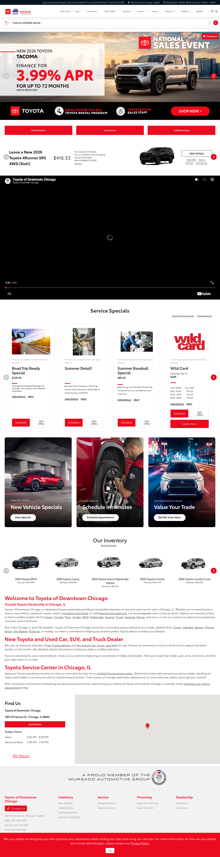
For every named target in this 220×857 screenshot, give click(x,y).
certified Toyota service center (115, 673)
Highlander (97, 617)
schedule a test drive (75, 613)
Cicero (177, 627)
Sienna (140, 617)
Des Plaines (21, 631)
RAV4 (85, 617)
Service (103, 797)
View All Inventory (108, 545)
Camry (49, 617)
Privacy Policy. (140, 843)
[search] (216, 11)
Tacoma (109, 617)
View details (196, 153)
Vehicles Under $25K (69, 817)
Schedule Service (204, 315)
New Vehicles (65, 803)
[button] (147, 726)
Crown (120, 617)
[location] (128, 2)
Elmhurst (34, 631)
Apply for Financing (147, 803)
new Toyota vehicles (59, 645)
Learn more (189, 423)
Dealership (184, 797)
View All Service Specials (183, 315)
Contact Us (18, 808)
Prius (68, 617)
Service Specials (106, 807)
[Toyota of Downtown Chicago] (18, 11)
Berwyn (199, 627)
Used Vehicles (66, 807)
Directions (181, 807)
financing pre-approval (113, 613)
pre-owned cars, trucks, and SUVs (97, 645)
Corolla (58, 617)
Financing (144, 797)
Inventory (65, 797)
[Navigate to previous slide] (2, 75)
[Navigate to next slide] (217, 75)
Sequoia (130, 617)
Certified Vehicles (67, 812)
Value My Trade (145, 807)
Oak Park (188, 627)
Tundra (76, 617)
